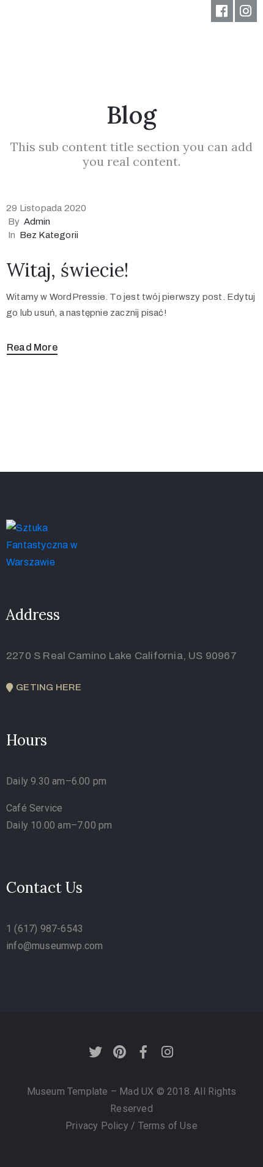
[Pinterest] (119, 1052)
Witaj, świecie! (67, 269)
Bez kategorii (49, 235)
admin (37, 221)
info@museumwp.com (54, 946)
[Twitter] (95, 1052)
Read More (32, 347)
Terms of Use (168, 1126)
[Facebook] (144, 1052)
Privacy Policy (98, 1126)
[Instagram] (246, 11)
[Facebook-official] (222, 11)
